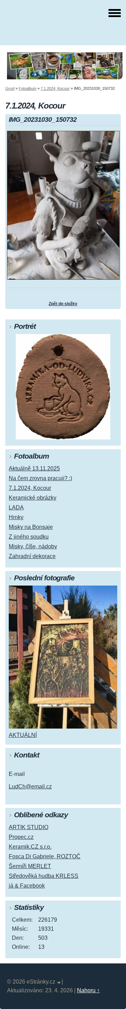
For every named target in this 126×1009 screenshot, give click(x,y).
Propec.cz (21, 837)
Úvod (9, 88)
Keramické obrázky (32, 498)
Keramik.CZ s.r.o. (30, 847)
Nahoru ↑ (88, 990)
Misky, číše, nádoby (33, 546)
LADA (16, 507)
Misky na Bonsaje (31, 527)
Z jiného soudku (29, 537)
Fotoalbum (27, 88)
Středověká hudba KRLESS (43, 876)
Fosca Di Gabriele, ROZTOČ (44, 856)
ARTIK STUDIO (28, 827)
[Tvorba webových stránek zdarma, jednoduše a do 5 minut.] (59, 982)
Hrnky (16, 517)
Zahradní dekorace (32, 556)
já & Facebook (27, 886)
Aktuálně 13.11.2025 (34, 468)
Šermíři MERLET (30, 866)
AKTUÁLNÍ (23, 735)
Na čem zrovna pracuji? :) (40, 478)
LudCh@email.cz (30, 786)
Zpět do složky (63, 303)
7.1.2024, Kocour (55, 88)
